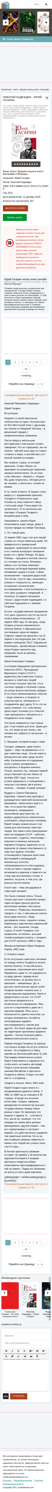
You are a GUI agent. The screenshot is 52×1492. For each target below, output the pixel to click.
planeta (7, 4)
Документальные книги (30, 171)
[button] (6, 1351)
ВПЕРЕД (26, 376)
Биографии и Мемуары (15, 174)
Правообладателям (23, 1480)
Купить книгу (14, 217)
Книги (13, 171)
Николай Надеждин (21, 182)
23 (26, 369)
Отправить (18, 1396)
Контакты (7, 1480)
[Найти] (46, 4)
